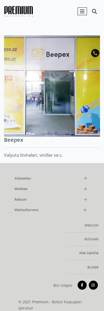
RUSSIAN (91, 239)
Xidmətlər (22, 178)
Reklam (20, 199)
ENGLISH (91, 225)
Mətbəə (20, 189)
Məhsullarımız (26, 210)
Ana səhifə (88, 253)
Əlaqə (92, 267)
